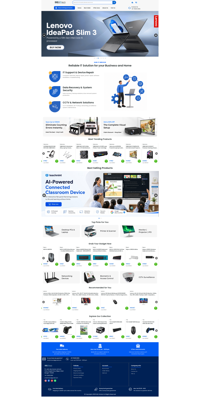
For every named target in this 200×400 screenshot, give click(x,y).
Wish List (104, 373)
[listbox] (94, 2)
